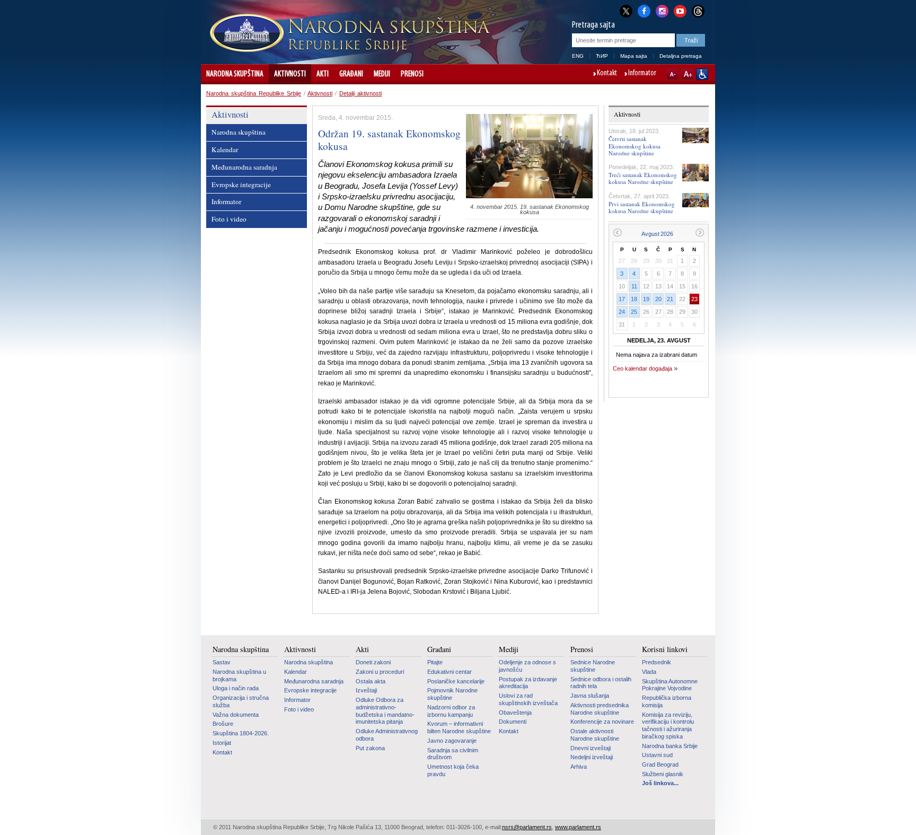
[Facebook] (644, 10)
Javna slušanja (589, 695)
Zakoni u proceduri (380, 672)
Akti (322, 74)
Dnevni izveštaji (590, 748)
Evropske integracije (241, 184)
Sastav (222, 662)
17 (622, 299)
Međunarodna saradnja (244, 167)
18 (634, 299)
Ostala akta (370, 681)
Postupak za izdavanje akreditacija (528, 683)
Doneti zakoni (373, 662)
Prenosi (412, 74)
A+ (687, 74)
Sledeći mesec (699, 232)
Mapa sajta (633, 56)
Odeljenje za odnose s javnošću (527, 666)
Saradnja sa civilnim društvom (452, 754)
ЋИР (602, 56)
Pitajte (435, 662)
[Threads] (698, 11)
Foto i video (229, 219)
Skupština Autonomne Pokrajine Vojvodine (670, 685)
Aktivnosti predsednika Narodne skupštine (599, 709)
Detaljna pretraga (680, 56)
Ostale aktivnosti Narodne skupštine (594, 735)
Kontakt (607, 73)
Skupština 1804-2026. (241, 733)
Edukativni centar (449, 672)
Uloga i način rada (236, 688)
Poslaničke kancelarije (456, 681)
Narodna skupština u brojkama (239, 675)
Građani (351, 74)
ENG (578, 56)
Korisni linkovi (665, 649)
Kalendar (225, 149)
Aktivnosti (290, 74)
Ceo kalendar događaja (642, 368)
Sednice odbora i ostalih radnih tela (600, 683)
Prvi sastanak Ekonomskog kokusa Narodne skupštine (642, 207)
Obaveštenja (515, 712)
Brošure (223, 723)
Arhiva (578, 766)
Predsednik (656, 662)
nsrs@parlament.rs (527, 827)
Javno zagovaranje (452, 740)
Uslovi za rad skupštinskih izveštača (528, 699)
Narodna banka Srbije (670, 746)
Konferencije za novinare (602, 721)
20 (658, 299)
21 (670, 299)
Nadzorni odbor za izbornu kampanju (451, 711)
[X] (626, 11)
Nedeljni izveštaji (591, 757)
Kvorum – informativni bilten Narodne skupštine (459, 727)
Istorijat (222, 743)
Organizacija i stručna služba (241, 701)
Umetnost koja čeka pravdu (453, 770)
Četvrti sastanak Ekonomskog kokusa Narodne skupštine (634, 145)
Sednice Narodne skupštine (592, 666)
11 (634, 286)
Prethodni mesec (617, 232)
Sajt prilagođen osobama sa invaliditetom (702, 74)
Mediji (382, 74)
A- (672, 74)
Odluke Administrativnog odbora (387, 735)
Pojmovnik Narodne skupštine (452, 694)
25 (634, 312)
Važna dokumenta (236, 714)
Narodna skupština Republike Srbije (253, 93)
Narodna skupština (234, 74)
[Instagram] (662, 10)
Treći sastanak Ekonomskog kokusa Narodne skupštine (643, 178)
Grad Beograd (660, 764)
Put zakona (370, 748)
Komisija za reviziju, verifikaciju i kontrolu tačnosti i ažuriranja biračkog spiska (668, 725)
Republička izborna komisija (666, 701)
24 (622, 312)
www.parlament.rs (578, 827)
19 (646, 299)
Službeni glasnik (662, 774)
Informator (642, 73)
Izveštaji (366, 690)
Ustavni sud (657, 755)
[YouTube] (680, 10)
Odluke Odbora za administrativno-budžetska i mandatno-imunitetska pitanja (385, 711)
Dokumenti (512, 721)
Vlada (649, 672)
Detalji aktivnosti (360, 93)
